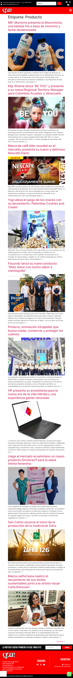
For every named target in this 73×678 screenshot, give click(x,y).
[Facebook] (66, 2)
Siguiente (60, 641)
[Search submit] (59, 3)
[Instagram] (70, 2)
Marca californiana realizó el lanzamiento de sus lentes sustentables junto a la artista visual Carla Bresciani (34, 581)
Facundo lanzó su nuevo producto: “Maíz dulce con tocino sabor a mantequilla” (33, 267)
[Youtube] (68, 5)
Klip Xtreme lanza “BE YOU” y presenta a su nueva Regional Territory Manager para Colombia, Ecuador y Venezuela (36, 89)
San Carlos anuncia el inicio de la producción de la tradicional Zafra (32, 524)
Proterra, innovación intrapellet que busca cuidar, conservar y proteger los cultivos (35, 330)
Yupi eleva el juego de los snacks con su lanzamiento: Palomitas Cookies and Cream (36, 203)
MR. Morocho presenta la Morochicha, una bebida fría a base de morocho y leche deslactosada (35, 26)
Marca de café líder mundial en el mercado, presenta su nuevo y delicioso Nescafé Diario (36, 149)
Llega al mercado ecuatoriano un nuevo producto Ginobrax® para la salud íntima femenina (36, 459)
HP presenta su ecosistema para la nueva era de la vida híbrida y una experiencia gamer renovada (33, 394)
